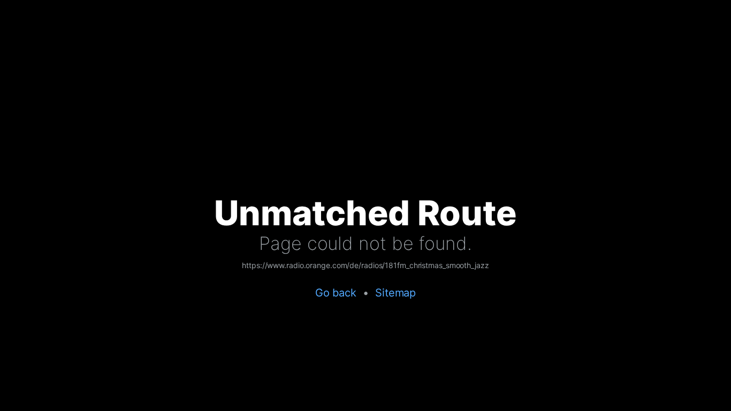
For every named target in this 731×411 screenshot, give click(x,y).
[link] (365, 266)
